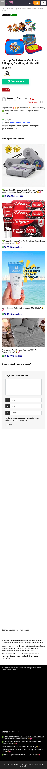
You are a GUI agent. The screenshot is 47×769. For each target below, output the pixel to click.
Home (3, 9)
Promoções (10, 9)
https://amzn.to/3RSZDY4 (20, 123)
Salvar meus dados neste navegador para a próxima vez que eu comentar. (22, 419)
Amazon (13, 15)
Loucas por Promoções (17, 98)
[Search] (29, 3)
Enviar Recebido (36, 3)
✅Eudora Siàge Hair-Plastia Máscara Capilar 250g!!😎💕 (21, 754)
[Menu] (2, 3)
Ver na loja (17, 81)
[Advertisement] (15, 449)
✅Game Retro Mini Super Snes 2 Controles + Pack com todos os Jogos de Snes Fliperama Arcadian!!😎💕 (23, 191)
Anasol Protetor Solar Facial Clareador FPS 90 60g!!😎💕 (21, 747)
